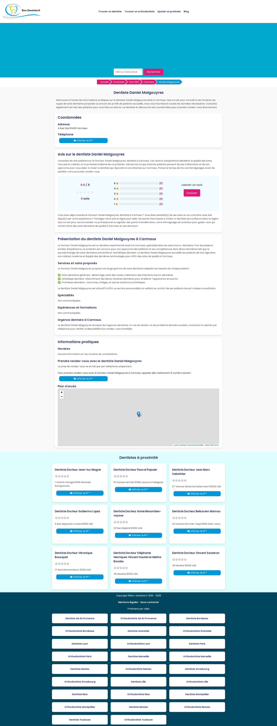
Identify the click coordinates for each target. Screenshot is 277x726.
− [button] (62, 396)
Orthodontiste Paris (79, 656)
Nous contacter (150, 602)
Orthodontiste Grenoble (197, 631)
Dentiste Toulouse (79, 719)
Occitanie (118, 82)
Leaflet (176, 445)
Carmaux (149, 82)
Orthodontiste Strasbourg (79, 681)
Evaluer (192, 193)
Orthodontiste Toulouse (138, 719)
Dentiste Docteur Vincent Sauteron (195, 553)
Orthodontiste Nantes (138, 669)
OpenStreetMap (193, 445)
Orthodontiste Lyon (138, 643)
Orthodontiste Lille (197, 681)
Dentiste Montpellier (197, 694)
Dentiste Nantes (79, 669)
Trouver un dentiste (110, 11)
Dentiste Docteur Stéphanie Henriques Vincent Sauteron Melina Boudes (137, 557)
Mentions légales (128, 602)
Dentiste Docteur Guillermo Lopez (77, 511)
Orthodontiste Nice (138, 694)
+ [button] (62, 392)
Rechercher (153, 72)
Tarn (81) (134, 82)
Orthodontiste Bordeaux (79, 631)
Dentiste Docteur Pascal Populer (135, 470)
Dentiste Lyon (80, 643)
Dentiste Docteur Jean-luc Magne (78, 470)
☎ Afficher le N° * (83, 140)
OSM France (214, 445)
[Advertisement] (138, 47)
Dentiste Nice (80, 694)
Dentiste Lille (138, 681)
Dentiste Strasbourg (197, 669)
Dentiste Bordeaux (197, 618)
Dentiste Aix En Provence (79, 618)
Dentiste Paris (197, 643)
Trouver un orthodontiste (140, 11)
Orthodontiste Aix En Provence (138, 618)
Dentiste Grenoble (138, 631)
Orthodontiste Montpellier (79, 707)
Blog (186, 11)
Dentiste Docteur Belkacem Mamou (196, 511)
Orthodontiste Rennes (197, 707)
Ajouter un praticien (169, 11)
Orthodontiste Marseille (197, 656)
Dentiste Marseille (138, 656)
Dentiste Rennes (138, 707)
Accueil (104, 82)
